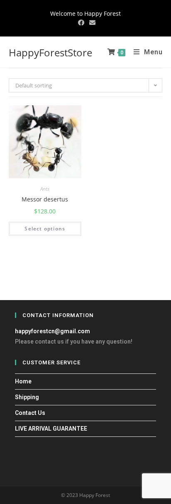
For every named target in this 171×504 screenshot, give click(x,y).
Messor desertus (45, 199)
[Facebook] (81, 22)
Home (23, 381)
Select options (44, 228)
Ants (44, 189)
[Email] (91, 22)
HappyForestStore (50, 52)
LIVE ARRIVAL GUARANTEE (51, 428)
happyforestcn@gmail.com (52, 331)
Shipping (27, 397)
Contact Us (30, 413)
